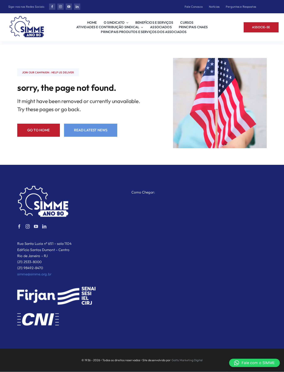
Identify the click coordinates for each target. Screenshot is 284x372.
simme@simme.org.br (34, 274)
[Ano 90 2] (26, 17)
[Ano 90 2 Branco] (43, 187)
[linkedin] (77, 7)
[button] (254, 363)
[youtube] (69, 7)
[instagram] (60, 7)
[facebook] (52, 7)
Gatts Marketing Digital (187, 360)
